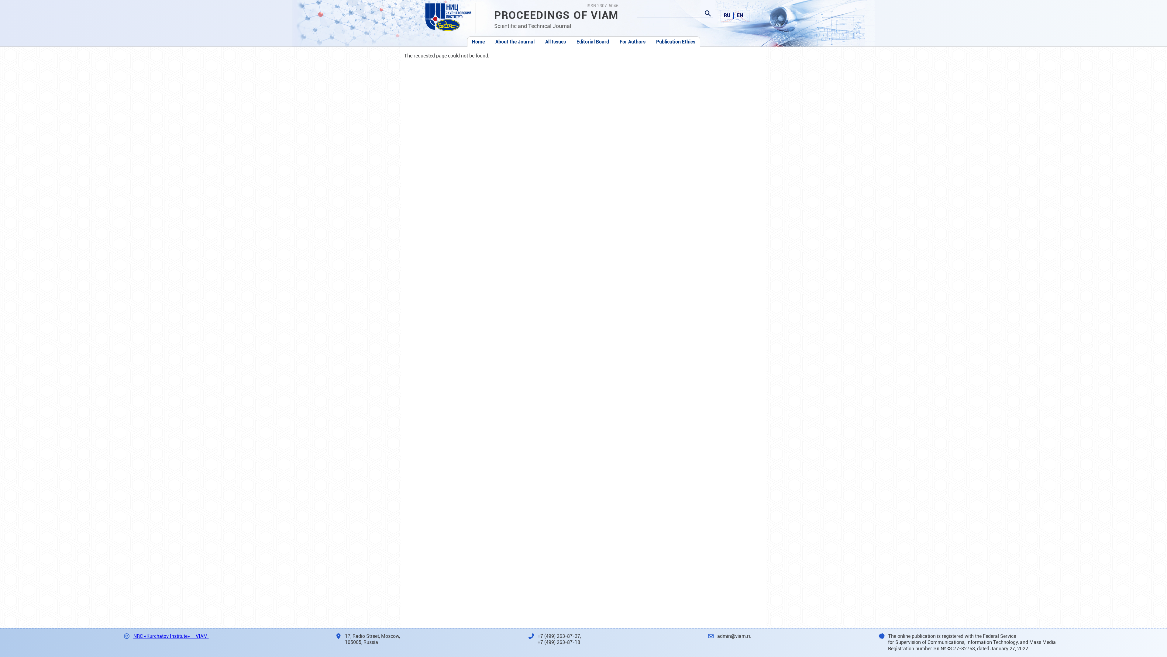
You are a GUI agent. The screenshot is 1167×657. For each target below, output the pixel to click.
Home (478, 42)
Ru (727, 15)
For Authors (632, 42)
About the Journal (515, 42)
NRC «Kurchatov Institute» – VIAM (171, 636)
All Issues (555, 42)
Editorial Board (593, 42)
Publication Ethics (675, 42)
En (740, 15)
